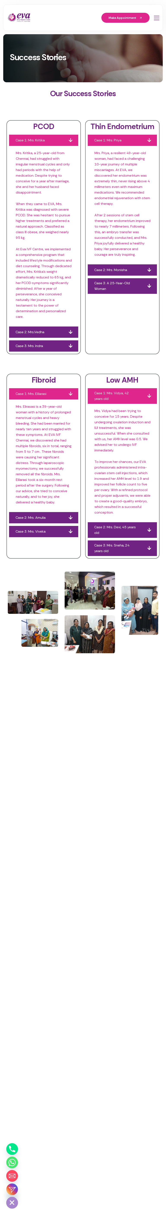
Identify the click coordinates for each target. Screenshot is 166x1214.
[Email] (12, 1176)
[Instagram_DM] (12, 1189)
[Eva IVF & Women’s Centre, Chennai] (19, 17)
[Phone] (12, 1149)
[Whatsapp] (12, 1162)
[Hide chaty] (12, 1203)
